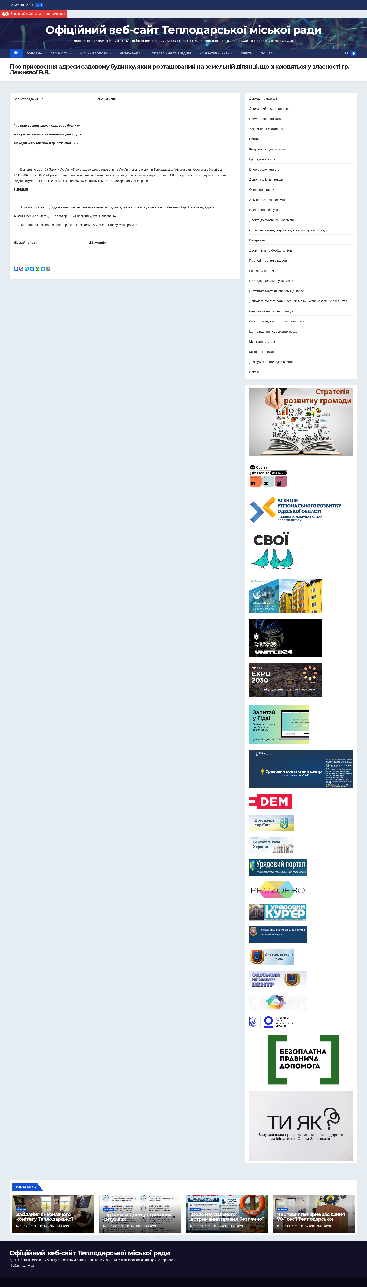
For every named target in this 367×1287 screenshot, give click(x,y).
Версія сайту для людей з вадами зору (37, 13)
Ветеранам (257, 240)
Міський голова (94, 53)
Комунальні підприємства (268, 149)
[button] (346, 53)
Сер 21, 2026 (28, 1226)
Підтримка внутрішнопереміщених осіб (277, 291)
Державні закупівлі (263, 98)
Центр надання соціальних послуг (274, 331)
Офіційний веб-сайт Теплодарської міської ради (183, 30)
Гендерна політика (262, 270)
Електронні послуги (263, 210)
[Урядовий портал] (301, 867)
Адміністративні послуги (267, 199)
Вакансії (255, 372)
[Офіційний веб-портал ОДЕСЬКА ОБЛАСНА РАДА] (301, 957)
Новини (21, 1209)
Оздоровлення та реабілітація (271, 311)
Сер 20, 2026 (115, 1226)
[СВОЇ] (301, 551)
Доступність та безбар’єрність (271, 250)
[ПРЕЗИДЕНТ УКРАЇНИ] (301, 823)
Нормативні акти (215, 53)
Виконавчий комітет (58, 1226)
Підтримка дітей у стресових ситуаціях (137, 1217)
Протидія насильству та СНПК (271, 281)
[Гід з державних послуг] (301, 723)
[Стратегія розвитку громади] (301, 422)
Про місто (59, 53)
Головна (34, 53)
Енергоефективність (264, 169)
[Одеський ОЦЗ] (301, 979)
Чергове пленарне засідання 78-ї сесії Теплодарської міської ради (311, 1219)
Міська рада (130, 53)
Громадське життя (262, 159)
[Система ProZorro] (301, 889)
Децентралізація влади (266, 179)
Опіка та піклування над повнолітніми (276, 321)
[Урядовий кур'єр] (301, 912)
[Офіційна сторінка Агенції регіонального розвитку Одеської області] (301, 509)
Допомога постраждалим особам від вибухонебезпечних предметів (298, 301)
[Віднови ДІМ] (301, 596)
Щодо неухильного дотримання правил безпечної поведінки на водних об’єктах (227, 1219)
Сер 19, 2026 (202, 1226)
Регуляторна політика (265, 118)
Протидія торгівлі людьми (268, 260)
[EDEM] (301, 801)
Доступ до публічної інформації (272, 220)
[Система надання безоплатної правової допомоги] (301, 1060)
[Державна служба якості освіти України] (301, 1022)
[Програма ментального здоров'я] (301, 1126)
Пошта (267, 53)
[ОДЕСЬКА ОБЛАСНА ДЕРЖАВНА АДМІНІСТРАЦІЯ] (301, 934)
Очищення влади (261, 189)
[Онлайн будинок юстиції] (301, 1002)
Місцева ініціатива (262, 351)
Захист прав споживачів (266, 129)
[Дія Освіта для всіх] (301, 475)
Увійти (246, 53)
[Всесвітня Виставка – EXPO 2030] (301, 680)
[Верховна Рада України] (301, 845)
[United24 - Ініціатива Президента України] (301, 638)
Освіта (254, 139)
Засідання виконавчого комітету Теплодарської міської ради (44, 1219)
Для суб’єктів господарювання (271, 362)
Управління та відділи (171, 53)
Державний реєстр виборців (269, 108)
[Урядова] (301, 769)
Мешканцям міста (262, 341)
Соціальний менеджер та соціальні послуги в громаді (288, 230)
